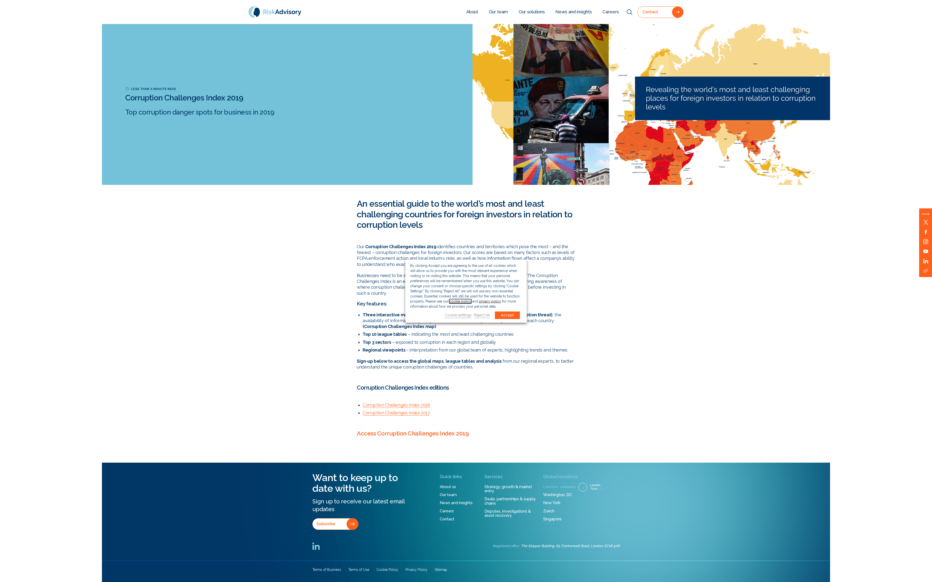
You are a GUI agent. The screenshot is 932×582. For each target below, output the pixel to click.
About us (448, 487)
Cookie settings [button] (458, 315)
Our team (498, 11)
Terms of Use (358, 570)
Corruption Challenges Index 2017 (396, 412)
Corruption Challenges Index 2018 (396, 405)
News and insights (573, 11)
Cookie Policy (387, 570)
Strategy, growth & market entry (508, 489)
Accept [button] (507, 315)
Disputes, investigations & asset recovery (507, 513)
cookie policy (460, 301)
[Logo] (275, 11)
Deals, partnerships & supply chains (510, 501)
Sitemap (441, 570)
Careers (610, 11)
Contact (447, 519)
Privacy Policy (416, 570)
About (472, 11)
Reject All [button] (482, 315)
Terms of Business (326, 570)
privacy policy (490, 301)
